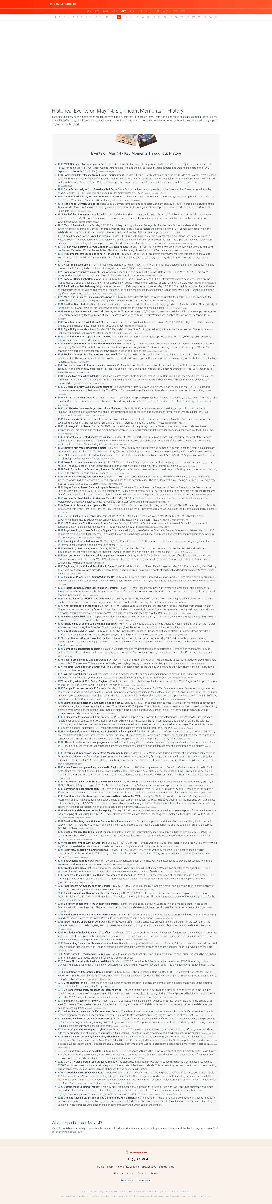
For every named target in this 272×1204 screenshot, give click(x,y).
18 (142, 17)
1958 (60, 516)
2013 (60, 989)
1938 (60, 354)
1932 (60, 311)
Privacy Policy (127, 1180)
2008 (60, 943)
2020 (60, 1061)
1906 (60, 196)
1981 (60, 702)
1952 (60, 469)
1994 (60, 842)
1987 (60, 781)
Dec (183, 11)
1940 (60, 365)
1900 (60, 164)
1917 (60, 246)
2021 (60, 1072)
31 (216, 17)
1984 (60, 742)
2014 (60, 1000)
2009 (60, 954)
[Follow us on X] (133, 1159)
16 (131, 17)
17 (136, 17)
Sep (157, 11)
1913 (60, 214)
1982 (60, 717)
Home (100, 1166)
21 (159, 17)
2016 (60, 1018)
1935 (60, 336)
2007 (60, 932)
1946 (60, 419)
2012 (60, 982)
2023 (60, 1097)
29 (204, 17)
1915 (60, 225)
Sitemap (118, 1173)
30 (210, 17)
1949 (60, 436)
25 (182, 17)
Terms (154, 1173)
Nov (174, 11)
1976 (60, 659)
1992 (60, 821)
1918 (60, 253)
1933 (60, 322)
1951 (60, 462)
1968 (60, 587)
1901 (60, 175)
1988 (60, 788)
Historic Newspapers (127, 1166)
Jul (140, 11)
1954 (60, 487)
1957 (60, 505)
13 (112, 17)
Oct (165, 11)
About (130, 1173)
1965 (60, 555)
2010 (60, 961)
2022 (60, 1086)
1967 (60, 577)
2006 (60, 921)
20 (153, 17)
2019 (60, 1051)
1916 (60, 235)
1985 (60, 753)
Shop (110, 1166)
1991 (60, 810)
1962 (60, 530)
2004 (60, 903)
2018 (60, 1036)
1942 (60, 386)
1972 (60, 623)
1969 (60, 598)
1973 (60, 630)
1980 (60, 688)
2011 (60, 971)
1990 (60, 796)
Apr (114, 11)
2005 (60, 914)
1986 (60, 767)
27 (193, 17)
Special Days (149, 1166)
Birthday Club (166, 1166)
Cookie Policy (144, 1180)
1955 (60, 498)
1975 (60, 648)
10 (95, 17)
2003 (60, 893)
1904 (60, 189)
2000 (60, 885)
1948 (60, 426)
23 (170, 17)
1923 (60, 279)
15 (125, 17)
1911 (60, 203)
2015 (60, 1011)
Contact (142, 1173)
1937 (60, 343)
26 (187, 17)
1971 (60, 616)
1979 (60, 681)
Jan (89, 11)
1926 (60, 296)
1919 (60, 264)
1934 (60, 329)
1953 (60, 476)
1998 (60, 867)
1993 (60, 831)
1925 (60, 286)
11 (101, 17)
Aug (148, 11)
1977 (60, 666)
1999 (60, 874)
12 (107, 17)
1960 (60, 523)
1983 (60, 731)
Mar (106, 11)
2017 (60, 1029)
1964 (60, 548)
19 (148, 17)
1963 (60, 541)
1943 (60, 397)
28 (199, 17)
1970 (60, 605)
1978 (60, 673)
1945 (60, 408)
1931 (60, 304)
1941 (60, 376)
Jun (132, 11)
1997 (60, 860)
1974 (60, 638)
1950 (60, 447)
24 (176, 17)
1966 (60, 566)
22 (165, 17)
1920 (60, 271)
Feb (97, 11)
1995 (60, 849)
